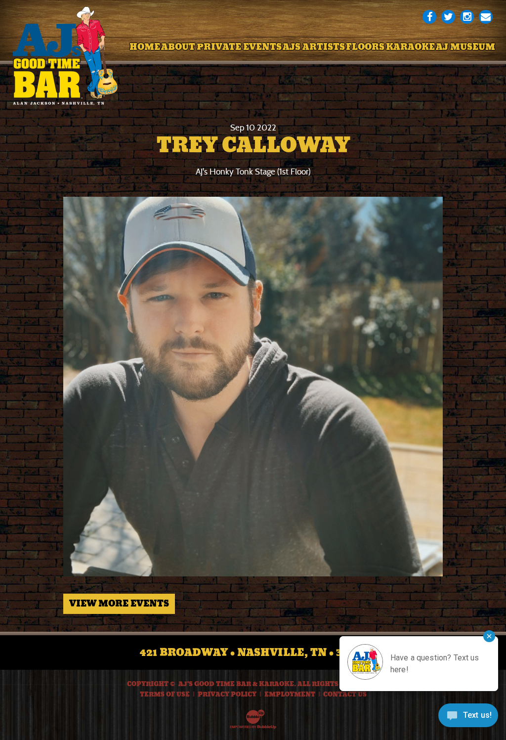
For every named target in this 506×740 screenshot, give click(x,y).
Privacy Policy (227, 694)
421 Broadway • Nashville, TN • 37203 (253, 652)
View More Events (119, 603)
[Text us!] (468, 718)
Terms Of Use (165, 694)
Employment (289, 694)
